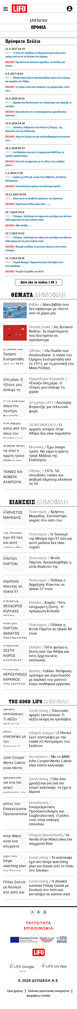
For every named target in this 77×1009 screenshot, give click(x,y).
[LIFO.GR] (19, 9)
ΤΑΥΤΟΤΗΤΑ (38, 923)
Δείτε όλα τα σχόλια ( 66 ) (39, 282)
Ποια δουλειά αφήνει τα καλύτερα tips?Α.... (39, 186)
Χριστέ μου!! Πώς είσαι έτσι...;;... (33, 204)
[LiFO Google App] (22, 968)
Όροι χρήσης (15, 991)
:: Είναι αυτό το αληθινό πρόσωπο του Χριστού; (37, 198)
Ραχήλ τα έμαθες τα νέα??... (30, 271)
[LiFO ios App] (54, 968)
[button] (5, 9)
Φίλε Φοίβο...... (24, 225)
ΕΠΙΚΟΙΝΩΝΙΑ (38, 928)
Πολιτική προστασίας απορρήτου (49, 991)
